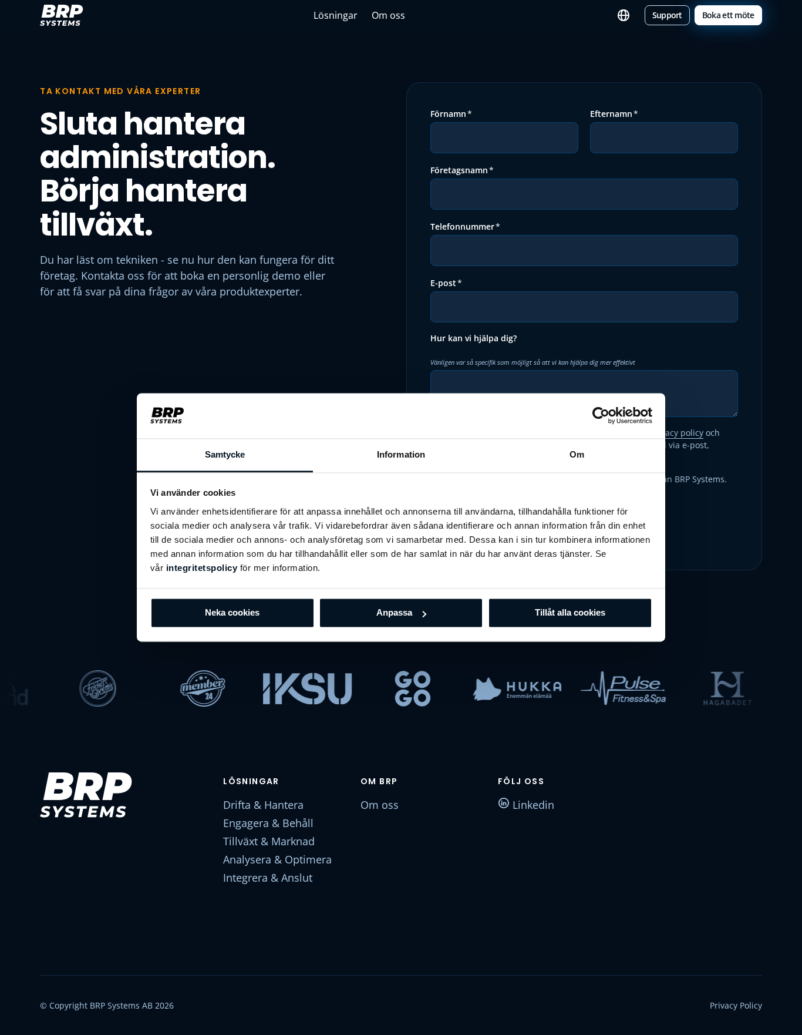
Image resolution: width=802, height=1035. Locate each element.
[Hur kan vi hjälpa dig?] (473, 350)
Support (667, 15)
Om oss (388, 15)
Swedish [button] (623, 15)
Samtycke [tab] (225, 454)
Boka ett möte (728, 15)
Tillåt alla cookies (570, 613)
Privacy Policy (736, 1005)
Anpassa (394, 613)
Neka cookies (232, 613)
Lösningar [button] (336, 15)
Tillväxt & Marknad (269, 841)
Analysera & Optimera (277, 859)
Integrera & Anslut (267, 878)
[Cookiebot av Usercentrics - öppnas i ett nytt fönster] (601, 416)
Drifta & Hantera (263, 805)
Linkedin (532, 805)
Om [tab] (577, 454)
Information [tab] (401, 454)
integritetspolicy (202, 568)
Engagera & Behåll (268, 823)
